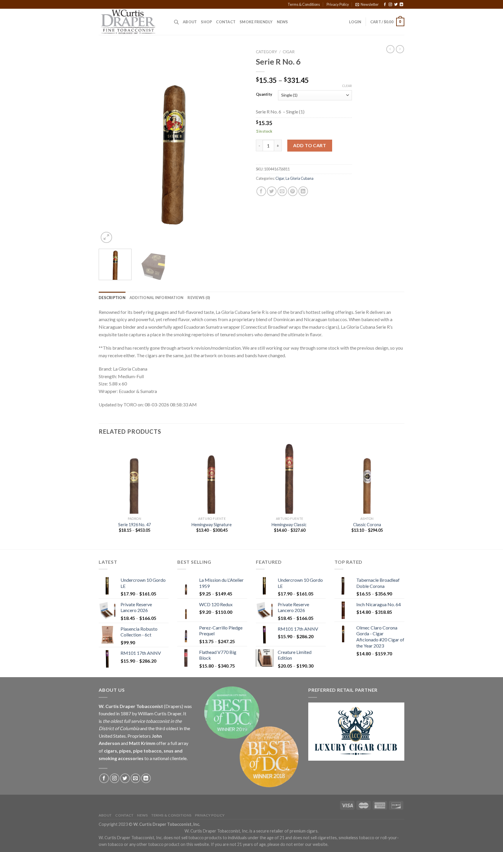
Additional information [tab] (157, 297)
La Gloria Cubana (300, 178)
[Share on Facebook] (261, 191)
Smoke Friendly (256, 21)
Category (266, 51)
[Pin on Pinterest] (292, 191)
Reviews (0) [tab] (198, 297)
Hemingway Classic (289, 524)
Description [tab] (112, 297)
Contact (225, 21)
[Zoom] (106, 237)
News (282, 21)
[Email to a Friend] (282, 191)
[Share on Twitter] (272, 191)
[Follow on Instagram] (390, 5)
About (190, 21)
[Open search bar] (176, 21)
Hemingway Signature (212, 524)
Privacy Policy (338, 4)
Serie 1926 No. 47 (134, 524)
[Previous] (109, 145)
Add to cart (309, 145)
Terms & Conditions (304, 4)
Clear (347, 86)
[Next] (237, 145)
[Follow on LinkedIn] (401, 5)
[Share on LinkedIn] (303, 191)
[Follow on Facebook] (385, 5)
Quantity (264, 95)
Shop (206, 21)
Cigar (289, 51)
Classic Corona (367, 524)
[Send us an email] (135, 778)
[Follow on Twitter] (396, 5)
